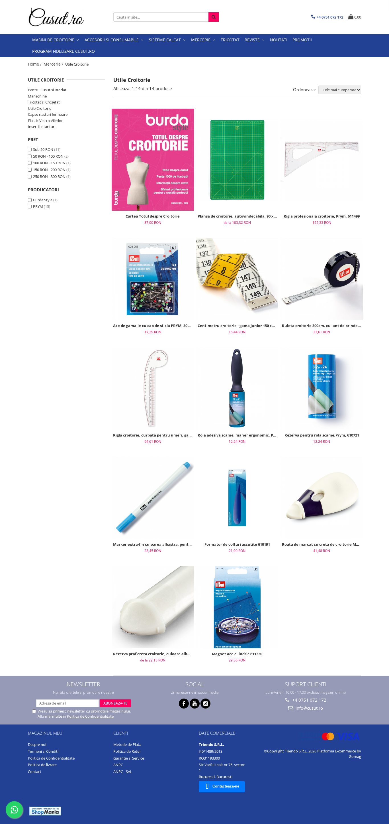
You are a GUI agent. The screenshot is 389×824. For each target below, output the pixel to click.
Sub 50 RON (43, 149)
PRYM (38, 206)
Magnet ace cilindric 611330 (237, 653)
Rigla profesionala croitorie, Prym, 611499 (322, 216)
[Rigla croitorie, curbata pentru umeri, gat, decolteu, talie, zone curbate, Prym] (153, 388)
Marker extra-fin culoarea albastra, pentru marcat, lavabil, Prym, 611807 (153, 544)
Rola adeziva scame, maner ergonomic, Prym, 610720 (238, 435)
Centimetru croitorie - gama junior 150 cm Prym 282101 (238, 325)
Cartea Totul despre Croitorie (153, 216)
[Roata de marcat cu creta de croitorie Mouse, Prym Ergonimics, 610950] (322, 498)
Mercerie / (54, 64)
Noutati (278, 39)
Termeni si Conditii (43, 751)
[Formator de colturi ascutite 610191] (237, 497)
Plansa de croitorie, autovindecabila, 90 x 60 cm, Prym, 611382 (238, 216)
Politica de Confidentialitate (90, 716)
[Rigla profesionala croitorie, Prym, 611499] (322, 160)
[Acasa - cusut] (56, 17)
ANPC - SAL (122, 771)
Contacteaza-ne (225, 786)
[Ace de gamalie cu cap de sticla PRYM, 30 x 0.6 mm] (153, 279)
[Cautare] (213, 17)
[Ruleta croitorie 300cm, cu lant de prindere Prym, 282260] (322, 279)
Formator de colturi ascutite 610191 (237, 544)
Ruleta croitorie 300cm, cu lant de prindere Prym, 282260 (322, 325)
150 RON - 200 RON (49, 169)
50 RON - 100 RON (48, 156)
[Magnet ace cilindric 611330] (237, 607)
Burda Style (42, 199)
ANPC (118, 764)
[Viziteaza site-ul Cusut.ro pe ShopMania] (45, 811)
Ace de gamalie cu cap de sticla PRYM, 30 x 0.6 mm (153, 325)
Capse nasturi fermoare (47, 114)
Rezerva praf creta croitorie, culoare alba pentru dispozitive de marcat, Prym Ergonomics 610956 (153, 653)
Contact (34, 771)
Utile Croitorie (39, 108)
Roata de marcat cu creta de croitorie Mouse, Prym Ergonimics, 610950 (322, 544)
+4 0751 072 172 (308, 700)
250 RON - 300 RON (49, 176)
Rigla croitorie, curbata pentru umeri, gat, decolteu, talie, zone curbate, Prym (153, 435)
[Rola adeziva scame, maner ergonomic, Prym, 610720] (237, 388)
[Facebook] (184, 704)
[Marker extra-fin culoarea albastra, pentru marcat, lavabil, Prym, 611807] (153, 498)
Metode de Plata (127, 744)
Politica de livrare (42, 764)
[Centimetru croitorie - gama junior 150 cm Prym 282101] (237, 279)
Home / (35, 64)
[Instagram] (205, 704)
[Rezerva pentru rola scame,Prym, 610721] (322, 388)
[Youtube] (195, 704)
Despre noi (37, 744)
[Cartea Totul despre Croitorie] (153, 160)
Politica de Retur (127, 751)
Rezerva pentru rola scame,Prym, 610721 (321, 435)
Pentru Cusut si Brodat (47, 89)
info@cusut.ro (308, 708)
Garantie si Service (128, 758)
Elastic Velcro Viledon (46, 120)
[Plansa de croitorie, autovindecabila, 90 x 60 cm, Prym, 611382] (237, 160)
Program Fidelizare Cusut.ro (63, 51)
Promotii (302, 39)
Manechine (37, 96)
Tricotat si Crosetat (44, 102)
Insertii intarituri (41, 126)
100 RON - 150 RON (49, 162)
